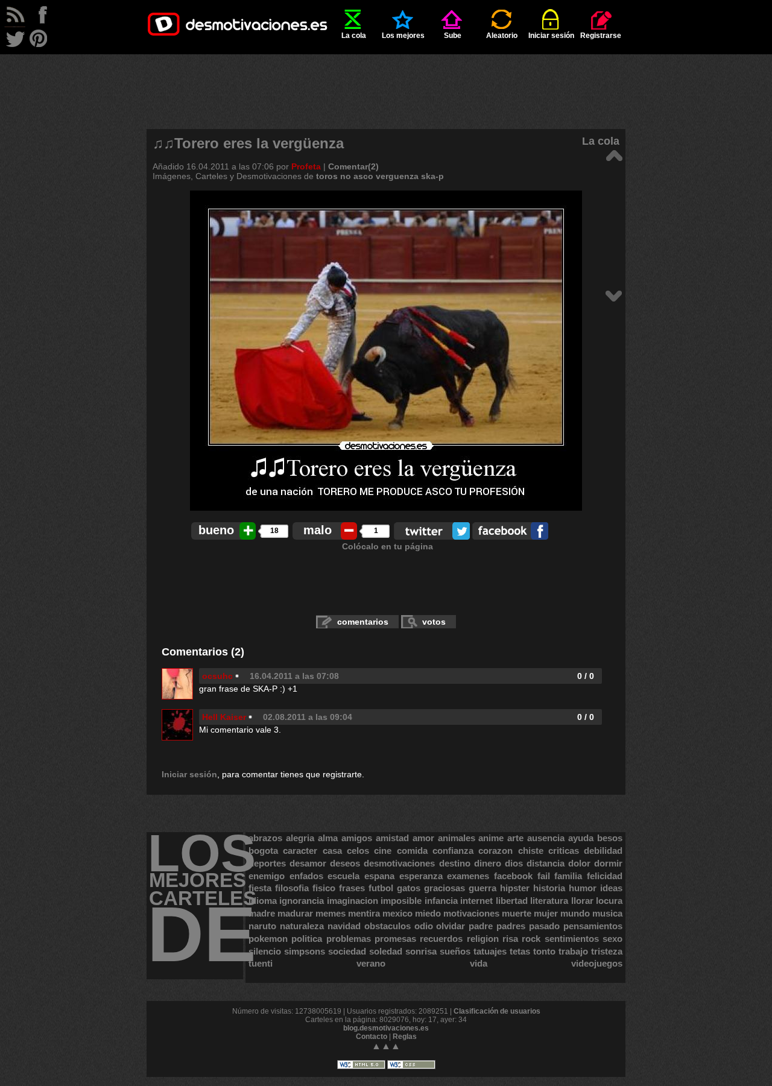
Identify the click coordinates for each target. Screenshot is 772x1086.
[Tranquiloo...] (613, 154)
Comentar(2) (353, 166)
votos (434, 622)
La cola (353, 35)
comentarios (362, 622)
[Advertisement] (386, 81)
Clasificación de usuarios (497, 1011)
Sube (452, 35)
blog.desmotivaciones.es (386, 1028)
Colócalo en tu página (387, 546)
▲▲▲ (386, 1046)
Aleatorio (501, 35)
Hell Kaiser (224, 717)
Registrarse (600, 35)
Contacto (371, 1036)
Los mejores (403, 35)
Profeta (306, 166)
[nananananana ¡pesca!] (613, 295)
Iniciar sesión (551, 35)
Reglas (405, 1036)
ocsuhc (217, 676)
